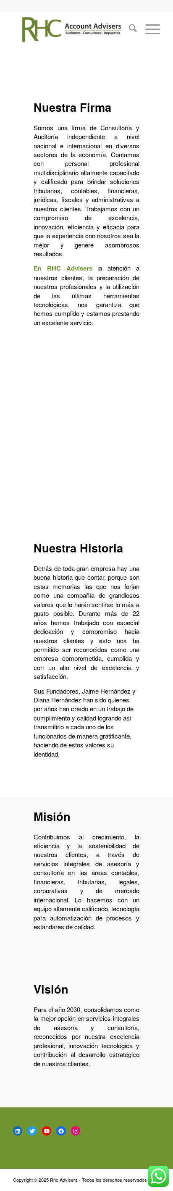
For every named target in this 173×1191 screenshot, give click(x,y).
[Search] (129, 29)
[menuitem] (129, 29)
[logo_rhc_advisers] (72, 29)
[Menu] (148, 29)
